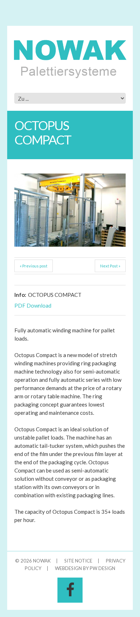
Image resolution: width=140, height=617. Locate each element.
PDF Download (32, 305)
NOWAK (42, 561)
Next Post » (110, 266)
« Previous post (33, 266)
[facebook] (70, 590)
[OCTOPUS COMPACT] (70, 210)
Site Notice (78, 561)
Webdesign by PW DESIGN (85, 568)
